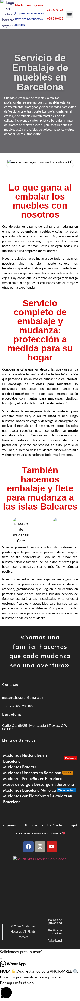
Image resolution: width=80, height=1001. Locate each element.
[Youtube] (52, 846)
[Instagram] (40, 846)
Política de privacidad (55, 922)
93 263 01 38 (55, 10)
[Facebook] (28, 846)
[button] (69, 14)
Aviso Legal (55, 940)
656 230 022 (55, 18)
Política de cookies (55, 932)
